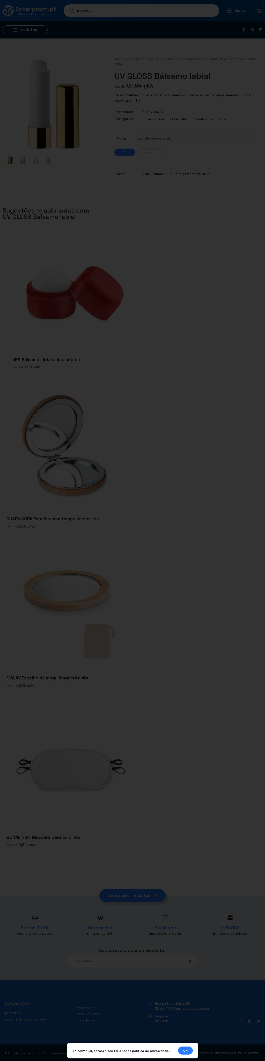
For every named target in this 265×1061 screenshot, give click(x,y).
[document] (132, 530)
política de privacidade (150, 1051)
